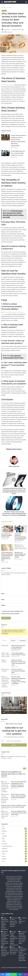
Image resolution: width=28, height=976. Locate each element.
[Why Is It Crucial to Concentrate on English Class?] (6, 671)
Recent (13, 640)
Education (4, 848)
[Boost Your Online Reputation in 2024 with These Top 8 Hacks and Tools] (6, 662)
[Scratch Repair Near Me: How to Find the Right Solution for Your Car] (5, 153)
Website (3, 605)
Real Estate (5, 851)
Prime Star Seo (7, 29)
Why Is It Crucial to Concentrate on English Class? (18, 671)
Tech (3, 833)
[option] (14, 705)
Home (4, 7)
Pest (3, 861)
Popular (4, 640)
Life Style (9, 7)
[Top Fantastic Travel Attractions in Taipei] (23, 920)
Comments (23, 640)
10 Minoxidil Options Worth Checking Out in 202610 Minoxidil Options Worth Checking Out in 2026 (7, 556)
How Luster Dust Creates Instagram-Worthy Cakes (6, 535)
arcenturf (4, 836)
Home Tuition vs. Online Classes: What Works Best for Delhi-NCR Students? (18, 796)
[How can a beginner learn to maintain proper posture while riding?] (5, 814)
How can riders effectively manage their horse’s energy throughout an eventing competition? (18, 680)
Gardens (4, 858)
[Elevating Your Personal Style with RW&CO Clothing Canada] (21, 547)
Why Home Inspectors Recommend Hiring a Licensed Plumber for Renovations (20, 537)
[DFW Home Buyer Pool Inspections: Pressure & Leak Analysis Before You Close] (5, 951)
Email (3, 599)
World (3, 828)
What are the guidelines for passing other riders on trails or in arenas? (13, 774)
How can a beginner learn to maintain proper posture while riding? (19, 813)
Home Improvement (7, 846)
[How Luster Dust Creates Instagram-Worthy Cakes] (7, 529)
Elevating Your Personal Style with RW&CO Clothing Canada (20, 555)
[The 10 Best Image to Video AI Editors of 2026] (6, 655)
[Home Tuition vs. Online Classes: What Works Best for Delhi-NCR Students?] (5, 798)
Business (4, 831)
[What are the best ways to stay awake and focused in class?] (6, 648)
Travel (3, 853)
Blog (3, 838)
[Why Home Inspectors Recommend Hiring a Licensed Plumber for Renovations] (21, 529)
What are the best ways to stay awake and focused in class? (18, 647)
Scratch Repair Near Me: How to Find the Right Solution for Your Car (18, 153)
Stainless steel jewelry (7, 85)
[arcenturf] (10, 2)
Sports (3, 856)
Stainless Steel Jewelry (14, 449)
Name (3, 593)
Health (3, 841)
